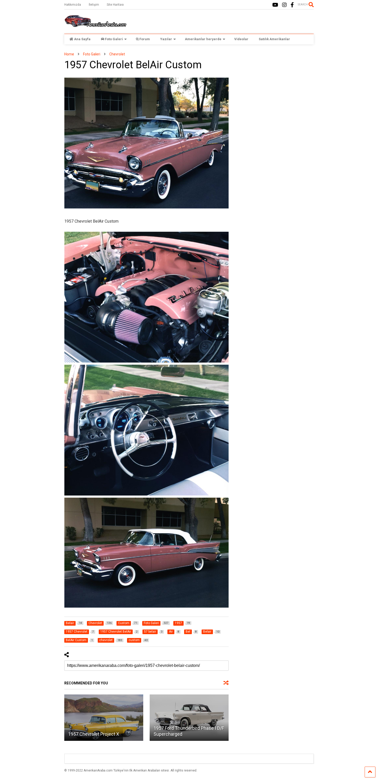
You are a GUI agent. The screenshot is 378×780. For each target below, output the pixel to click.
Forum (144, 39)
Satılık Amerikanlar (274, 39)
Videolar (241, 39)
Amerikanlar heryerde (203, 39)
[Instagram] (284, 5)
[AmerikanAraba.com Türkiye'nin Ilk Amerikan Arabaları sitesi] (95, 25)
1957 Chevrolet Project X (93, 734)
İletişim (94, 4)
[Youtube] (275, 5)
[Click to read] (103, 717)
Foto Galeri (114, 39)
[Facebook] (292, 5)
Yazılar (166, 39)
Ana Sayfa (82, 39)
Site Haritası (115, 4)
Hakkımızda (72, 4)
